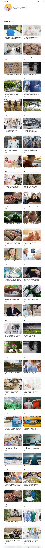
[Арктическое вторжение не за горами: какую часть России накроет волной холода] (13, 461)
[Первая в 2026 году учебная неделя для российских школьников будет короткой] (13, 443)
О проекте (23, 547)
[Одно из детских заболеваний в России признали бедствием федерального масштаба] (13, 257)
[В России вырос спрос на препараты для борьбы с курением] (32, 368)
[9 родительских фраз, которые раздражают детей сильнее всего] (13, 201)
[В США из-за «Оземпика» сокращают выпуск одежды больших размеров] (32, 517)
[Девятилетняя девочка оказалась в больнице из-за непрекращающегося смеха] (13, 52)
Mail (2, 547)
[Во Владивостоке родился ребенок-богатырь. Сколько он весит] (32, 52)
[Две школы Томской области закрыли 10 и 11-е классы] (32, 499)
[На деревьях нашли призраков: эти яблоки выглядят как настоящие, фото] (32, 480)
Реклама (9, 547)
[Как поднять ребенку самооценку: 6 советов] (13, 536)
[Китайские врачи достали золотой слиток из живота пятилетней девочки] (13, 145)
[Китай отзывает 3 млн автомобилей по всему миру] (32, 126)
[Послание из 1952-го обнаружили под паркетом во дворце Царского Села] (13, 70)
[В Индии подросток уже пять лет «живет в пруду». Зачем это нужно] (32, 108)
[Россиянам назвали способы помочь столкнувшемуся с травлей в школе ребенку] (13, 517)
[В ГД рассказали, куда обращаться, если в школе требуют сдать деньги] (13, 499)
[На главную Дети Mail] (6, 1)
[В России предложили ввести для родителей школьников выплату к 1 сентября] (13, 424)
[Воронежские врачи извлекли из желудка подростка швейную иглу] (13, 275)
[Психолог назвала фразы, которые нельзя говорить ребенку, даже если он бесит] (13, 163)
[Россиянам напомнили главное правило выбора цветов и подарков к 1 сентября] (32, 536)
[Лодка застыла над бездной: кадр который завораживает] (13, 406)
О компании (6, 547)
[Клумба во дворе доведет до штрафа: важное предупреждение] (13, 350)
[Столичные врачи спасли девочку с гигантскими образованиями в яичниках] (32, 89)
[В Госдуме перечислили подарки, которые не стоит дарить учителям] (32, 406)
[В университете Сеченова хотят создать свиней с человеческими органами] (13, 238)
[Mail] (4, 1)
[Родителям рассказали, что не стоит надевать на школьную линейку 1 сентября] (13, 182)
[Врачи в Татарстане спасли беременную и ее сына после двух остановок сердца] (32, 257)
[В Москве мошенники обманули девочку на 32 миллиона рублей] (32, 275)
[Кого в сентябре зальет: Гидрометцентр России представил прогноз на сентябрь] (32, 331)
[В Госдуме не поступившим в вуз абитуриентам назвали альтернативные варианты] (32, 461)
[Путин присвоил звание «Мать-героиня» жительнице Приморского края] (13, 312)
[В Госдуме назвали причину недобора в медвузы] (13, 126)
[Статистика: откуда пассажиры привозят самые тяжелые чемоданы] (32, 424)
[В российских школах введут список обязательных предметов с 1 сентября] (13, 387)
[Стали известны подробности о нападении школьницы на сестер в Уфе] (32, 350)
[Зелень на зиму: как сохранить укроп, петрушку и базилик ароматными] (13, 89)
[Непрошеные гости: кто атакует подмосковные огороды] (32, 219)
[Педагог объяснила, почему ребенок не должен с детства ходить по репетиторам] (32, 312)
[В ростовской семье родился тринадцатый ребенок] (32, 238)
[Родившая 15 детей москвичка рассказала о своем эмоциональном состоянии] (32, 33)
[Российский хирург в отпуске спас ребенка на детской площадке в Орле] (32, 387)
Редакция (27, 547)
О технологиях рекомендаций (35, 547)
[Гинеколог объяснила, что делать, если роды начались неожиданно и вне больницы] (13, 480)
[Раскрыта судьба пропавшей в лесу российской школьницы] (32, 145)
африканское (24, 7)
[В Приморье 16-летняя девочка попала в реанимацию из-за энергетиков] (32, 294)
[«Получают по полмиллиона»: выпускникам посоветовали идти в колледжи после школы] (32, 443)
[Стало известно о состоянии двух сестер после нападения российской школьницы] (13, 33)
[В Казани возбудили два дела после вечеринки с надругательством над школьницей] (32, 70)
